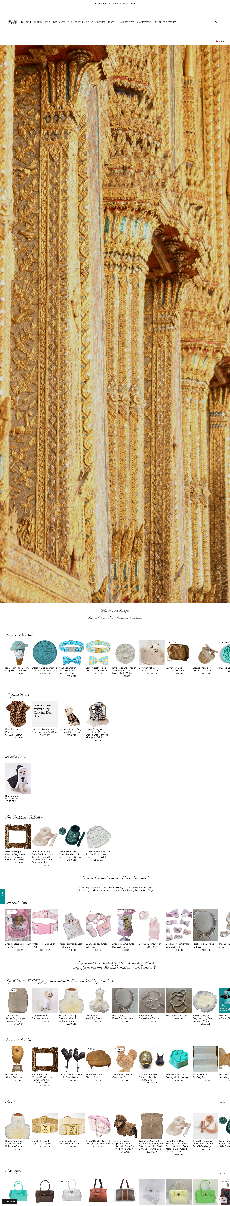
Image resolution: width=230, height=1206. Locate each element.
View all (221, 1102)
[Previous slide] (3, 3)
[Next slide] (227, 3)
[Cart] (222, 22)
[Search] (22, 22)
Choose (109, 661)
